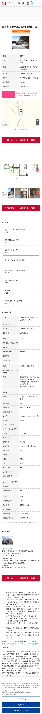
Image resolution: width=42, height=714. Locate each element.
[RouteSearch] (14, 3)
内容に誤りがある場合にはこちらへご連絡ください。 (20, 644)
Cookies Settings (21, 699)
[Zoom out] (37, 123)
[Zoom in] (37, 120)
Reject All (21, 705)
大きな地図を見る (21, 129)
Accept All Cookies (21, 710)
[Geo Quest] (32, 3)
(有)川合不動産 (7, 549)
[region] (21, 113)
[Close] (39, 679)
